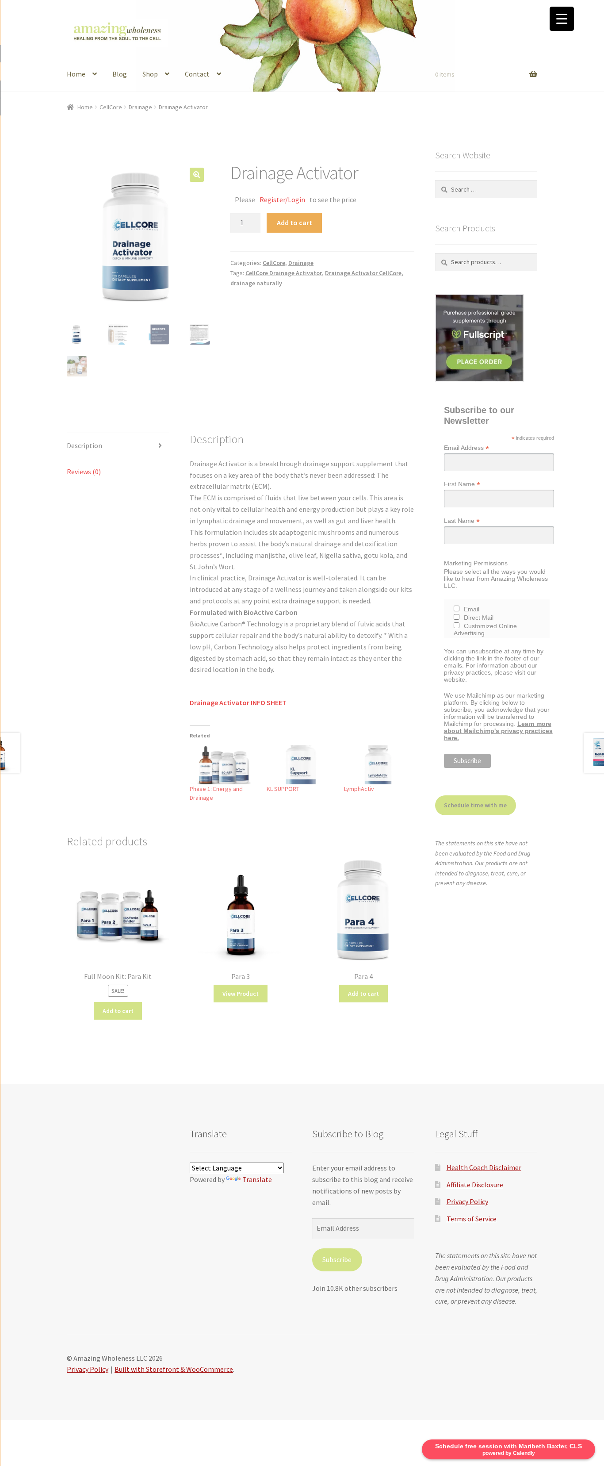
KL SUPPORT (283, 789)
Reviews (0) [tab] (84, 471)
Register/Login (282, 199)
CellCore (110, 107)
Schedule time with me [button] (475, 805)
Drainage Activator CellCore (363, 273)
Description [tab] (84, 445)
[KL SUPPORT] (301, 764)
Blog (119, 73)
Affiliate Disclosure (475, 1184)
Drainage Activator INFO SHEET (238, 702)
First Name (462, 484)
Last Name (462, 521)
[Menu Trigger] (562, 19)
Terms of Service (472, 1218)
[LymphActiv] (378, 764)
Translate (257, 1179)
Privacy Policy (467, 1201)
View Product (240, 994)
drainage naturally (256, 283)
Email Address (466, 448)
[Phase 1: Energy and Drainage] (224, 764)
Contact (197, 73)
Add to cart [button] (118, 1011)
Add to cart (294, 222)
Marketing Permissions (476, 563)
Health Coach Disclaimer (484, 1167)
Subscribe (337, 1259)
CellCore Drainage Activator (283, 273)
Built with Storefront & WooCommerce (174, 1369)
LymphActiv (359, 789)
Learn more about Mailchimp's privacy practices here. (498, 730)
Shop (150, 73)
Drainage (140, 107)
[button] (197, 175)
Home (76, 73)
